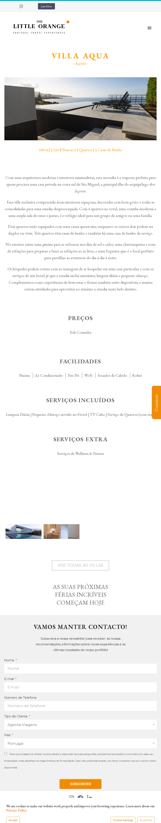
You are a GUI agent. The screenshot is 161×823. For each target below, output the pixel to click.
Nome (9, 660)
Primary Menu (149, 28)
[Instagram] (21, 6)
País (7, 735)
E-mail (9, 679)
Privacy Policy (16, 810)
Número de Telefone (20, 698)
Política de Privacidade (60, 760)
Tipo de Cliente (16, 716)
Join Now (46, 6)
